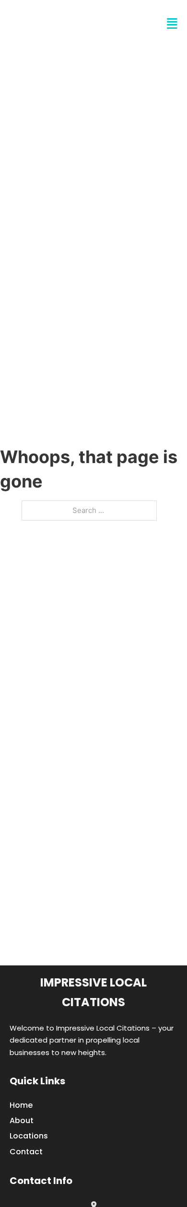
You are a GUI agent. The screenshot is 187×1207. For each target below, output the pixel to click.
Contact (26, 1151)
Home (21, 1105)
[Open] (172, 24)
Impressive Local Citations (93, 992)
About (22, 1120)
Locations (29, 1135)
